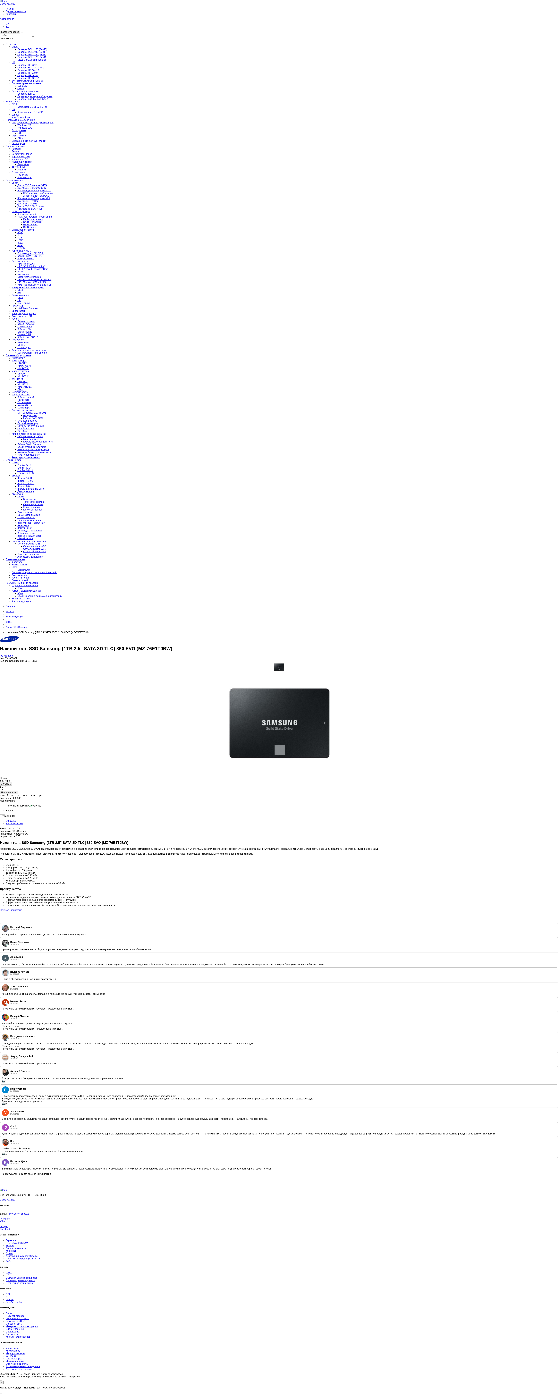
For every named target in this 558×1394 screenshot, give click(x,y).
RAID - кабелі (30, 224)
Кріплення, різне (26, 533)
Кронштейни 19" (26, 517)
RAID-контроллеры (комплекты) (34, 217)
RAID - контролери (33, 219)
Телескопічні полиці (33, 502)
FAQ (8, 1261)
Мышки (21, 345)
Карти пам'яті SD (21, 156)
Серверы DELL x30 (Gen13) (32, 54)
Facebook (5, 1229)
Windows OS (24, 125)
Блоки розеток (25, 512)
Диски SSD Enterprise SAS (31, 188)
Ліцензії (21, 169)
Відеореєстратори (21, 598)
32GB (20, 243)
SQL (19, 133)
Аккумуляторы (19, 575)
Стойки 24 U (24, 465)
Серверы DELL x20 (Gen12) (32, 57)
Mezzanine (23, 274)
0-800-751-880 (7, 4)
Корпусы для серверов (24, 313)
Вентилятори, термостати (31, 523)
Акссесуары (18, 494)
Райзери (16, 148)
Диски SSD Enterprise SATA (32, 185)
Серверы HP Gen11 (28, 65)
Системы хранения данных (26, 83)
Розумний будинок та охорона (22, 583)
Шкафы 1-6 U (24, 478)
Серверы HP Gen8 (27, 75)
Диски (15, 182)
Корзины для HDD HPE (30, 256)
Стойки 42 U (24, 468)
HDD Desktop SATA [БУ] (30, 209)
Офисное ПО (19, 135)
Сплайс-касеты (25, 428)
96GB (20, 232)
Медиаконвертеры (27, 421)
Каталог (10, 611)
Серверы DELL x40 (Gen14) (32, 52)
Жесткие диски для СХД (36, 196)
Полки (20, 496)
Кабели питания (26, 321)
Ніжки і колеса (25, 538)
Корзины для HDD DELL (30, 253)
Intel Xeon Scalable (27, 308)
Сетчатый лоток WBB (34, 551)
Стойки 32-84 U (25, 473)
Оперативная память (23, 230)
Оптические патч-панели (30, 426)
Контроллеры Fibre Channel (32, 353)
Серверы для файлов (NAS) (32, 99)
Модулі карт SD (20, 159)
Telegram (5, 1218)
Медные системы (21, 394)
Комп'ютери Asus (21, 117)
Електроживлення (15, 559)
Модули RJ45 (24, 405)
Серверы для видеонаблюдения (34, 96)
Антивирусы (18, 143)
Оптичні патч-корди (27, 423)
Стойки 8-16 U (25, 470)
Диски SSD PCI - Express (30, 206)
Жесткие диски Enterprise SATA (34, 190)
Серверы (11, 44)
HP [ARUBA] (24, 366)
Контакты (11, 14)
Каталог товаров (10, 32)
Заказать (6, 784)
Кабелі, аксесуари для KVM (38, 441)
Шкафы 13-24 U (25, 483)
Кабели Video (24, 326)
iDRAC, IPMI (18, 167)
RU (7, 26)
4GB (19, 235)
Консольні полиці (32, 509)
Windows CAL (24, 128)
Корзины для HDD (21, 251)
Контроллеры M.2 (26, 214)
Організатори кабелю (28, 515)
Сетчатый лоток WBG (34, 549)
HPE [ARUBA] (24, 387)
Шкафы (16, 475)
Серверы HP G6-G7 (28, 78)
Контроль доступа (21, 601)
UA (7, 24)
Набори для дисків (22, 162)
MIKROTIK (23, 368)
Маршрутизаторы (21, 371)
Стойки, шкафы (14, 460)
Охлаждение (18, 172)
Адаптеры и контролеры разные (29, 350)
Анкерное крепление (28, 554)
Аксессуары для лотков (30, 557)
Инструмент (18, 358)
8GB (19, 237)
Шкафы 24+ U (24, 486)
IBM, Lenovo (23, 303)
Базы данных (19, 130)
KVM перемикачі (32, 439)
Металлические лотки (29, 543)
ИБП (14, 567)
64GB (20, 245)
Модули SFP (30, 415)
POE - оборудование (28, 455)
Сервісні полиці (31, 507)
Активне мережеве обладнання (29, 434)
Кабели (15, 319)
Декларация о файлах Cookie (22, 1256)
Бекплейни (23, 164)
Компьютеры (13, 101)
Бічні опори (29, 499)
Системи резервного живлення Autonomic (34, 572)
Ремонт (10, 9)
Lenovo (15, 114)
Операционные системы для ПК (29, 141)
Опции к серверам (16, 146)
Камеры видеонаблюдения (26, 591)
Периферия (18, 339)
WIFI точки (17, 379)
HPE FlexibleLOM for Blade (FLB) (34, 285)
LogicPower (23, 570)
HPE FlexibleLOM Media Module (34, 279)
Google (4, 1226)
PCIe (20, 271)
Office (20, 138)
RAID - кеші (29, 227)
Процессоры (18, 305)
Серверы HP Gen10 (28, 70)
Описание (11, 821)
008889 (17, 798)
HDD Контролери (21, 211)
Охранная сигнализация (25, 585)
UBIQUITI (22, 363)
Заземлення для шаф (29, 536)
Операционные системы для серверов (32, 122)
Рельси (15, 151)
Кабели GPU (24, 334)
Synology (22, 86)
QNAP (20, 88)
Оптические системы (23, 410)
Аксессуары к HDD (22, 316)
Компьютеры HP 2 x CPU (30, 112)
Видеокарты (18, 311)
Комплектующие (14, 180)
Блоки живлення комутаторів (33, 449)
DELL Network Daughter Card (32, 269)
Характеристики (14, 823)
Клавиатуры (24, 347)
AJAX (20, 588)
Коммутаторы (19, 360)
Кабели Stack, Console (29, 444)
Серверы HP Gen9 (27, 73)
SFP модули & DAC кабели (31, 413)
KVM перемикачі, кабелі (30, 436)
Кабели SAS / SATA (27, 337)
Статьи (9, 1253)
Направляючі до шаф (29, 520)
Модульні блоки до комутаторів (34, 452)
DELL (15, 46)
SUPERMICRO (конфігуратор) (28, 80)
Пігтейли (22, 431)
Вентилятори (24, 177)
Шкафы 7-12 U (25, 481)
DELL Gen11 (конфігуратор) (32, 60)
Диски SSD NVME (27, 203)
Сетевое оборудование (18, 355)
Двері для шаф (25, 491)
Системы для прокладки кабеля (29, 541)
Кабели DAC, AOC (33, 418)
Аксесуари (23, 525)
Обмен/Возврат (20, 1243)
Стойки (15, 462)
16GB (20, 240)
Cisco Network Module (29, 277)
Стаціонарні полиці (33, 504)
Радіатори (22, 175)
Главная (10, 606)
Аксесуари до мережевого (26, 457)
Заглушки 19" (24, 528)
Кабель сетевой (25, 397)
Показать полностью (11, 910)
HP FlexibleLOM (26, 264)
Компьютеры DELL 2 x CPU (32, 107)
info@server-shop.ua (18, 1214)
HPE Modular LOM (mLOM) (31, 282)
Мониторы (23, 342)
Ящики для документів (29, 530)
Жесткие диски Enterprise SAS (33, 198)
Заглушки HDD (25, 258)
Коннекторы (23, 407)
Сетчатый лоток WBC (34, 546)
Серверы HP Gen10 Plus (30, 67)
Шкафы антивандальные (30, 489)
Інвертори (17, 562)
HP (13, 62)
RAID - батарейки (32, 222)
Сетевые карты (20, 261)
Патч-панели (24, 402)
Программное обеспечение (20, 120)
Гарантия (11, 1240)
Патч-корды (23, 400)
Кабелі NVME (24, 332)
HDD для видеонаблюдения (38, 193)
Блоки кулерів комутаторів (31, 447)
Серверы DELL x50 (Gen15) (32, 49)
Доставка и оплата (16, 11)
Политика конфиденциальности (23, 1258)
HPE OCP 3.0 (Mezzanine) (31, 266)
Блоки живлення (20, 295)
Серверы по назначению (25, 91)
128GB (21, 248)
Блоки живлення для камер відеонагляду (39, 596)
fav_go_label (6, 655)
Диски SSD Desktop (28, 201)
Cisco (20, 389)
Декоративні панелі (22, 154)
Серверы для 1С (26, 94)
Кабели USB (24, 329)
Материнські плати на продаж (28, 287)
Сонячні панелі (20, 580)
